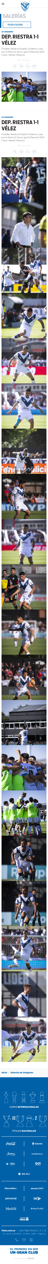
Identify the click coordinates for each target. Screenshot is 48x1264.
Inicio (4, 1073)
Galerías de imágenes (22, 1073)
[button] (15, 66)
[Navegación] (3, 4)
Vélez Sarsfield (25, 6)
